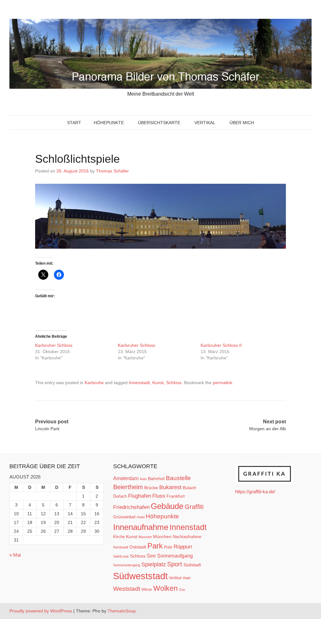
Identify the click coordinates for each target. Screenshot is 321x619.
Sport (174, 564)
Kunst (158, 382)
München (162, 536)
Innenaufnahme (140, 527)
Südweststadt (140, 576)
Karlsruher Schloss (54, 345)
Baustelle (178, 477)
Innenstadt (139, 382)
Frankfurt (175, 496)
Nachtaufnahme (187, 536)
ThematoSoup (122, 610)
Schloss (174, 382)
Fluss (158, 496)
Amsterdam (126, 478)
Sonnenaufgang (175, 555)
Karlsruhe (94, 382)
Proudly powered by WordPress (40, 610)
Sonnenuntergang (126, 565)
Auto (143, 479)
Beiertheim (128, 487)
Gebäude (167, 506)
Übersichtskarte (159, 122)
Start (74, 122)
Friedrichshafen (131, 507)
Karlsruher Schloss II (221, 345)
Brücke (151, 487)
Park (155, 546)
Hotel (141, 517)
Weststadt (126, 588)
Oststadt (137, 546)
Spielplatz (153, 564)
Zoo (182, 589)
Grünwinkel (124, 516)
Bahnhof (156, 478)
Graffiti (194, 506)
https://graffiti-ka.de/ (255, 491)
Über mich (241, 122)
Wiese (146, 589)
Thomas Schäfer (112, 170)
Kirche (119, 536)
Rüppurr (183, 546)
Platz (168, 547)
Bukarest (170, 487)
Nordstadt (120, 547)
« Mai (15, 555)
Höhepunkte (109, 122)
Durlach (120, 496)
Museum (145, 537)
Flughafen (139, 496)
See (151, 555)
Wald (186, 578)
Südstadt (192, 564)
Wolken (165, 588)
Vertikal (204, 122)
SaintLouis (121, 556)
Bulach (189, 487)
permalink (222, 382)
